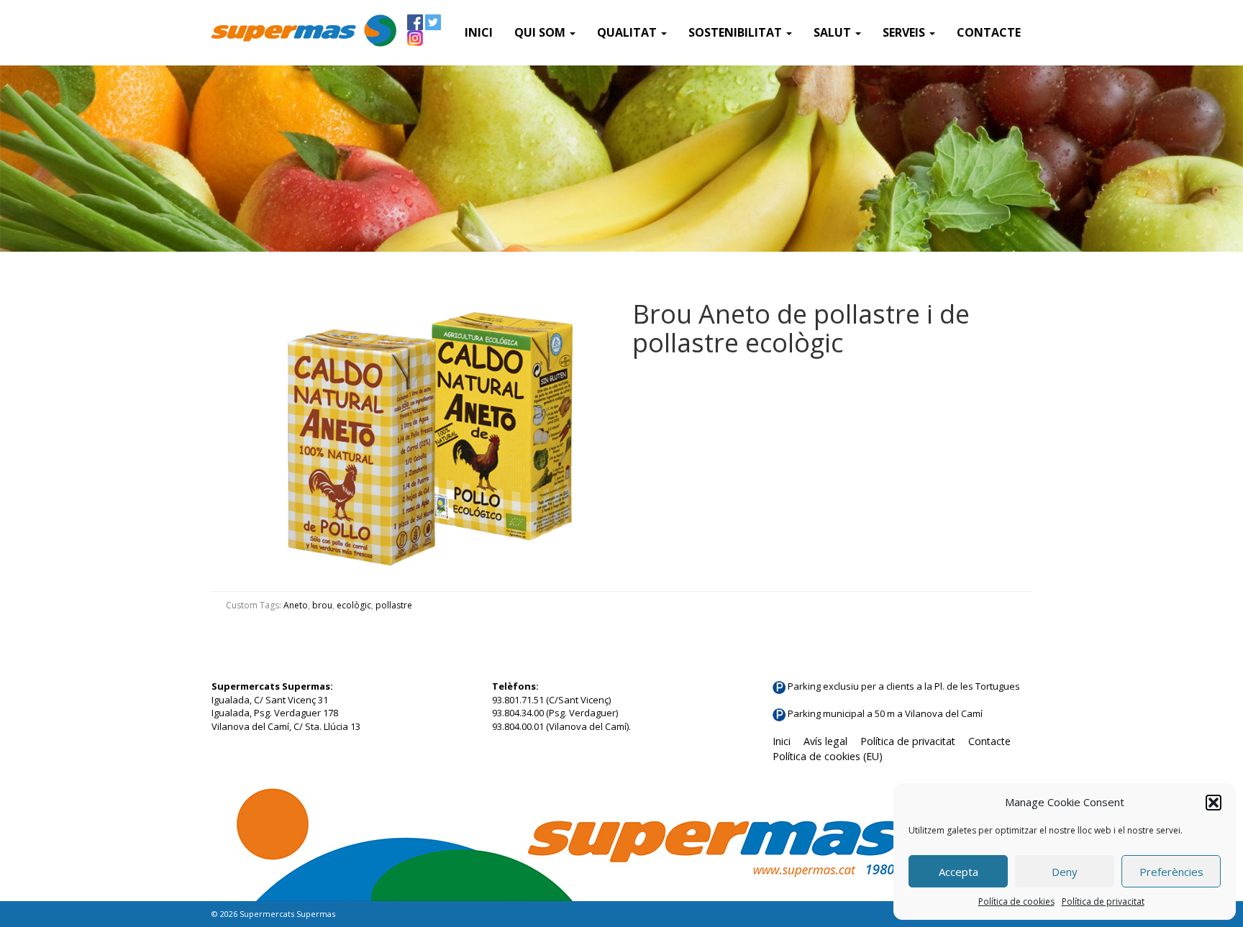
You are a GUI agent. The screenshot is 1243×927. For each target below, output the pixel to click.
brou (322, 605)
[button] (1213, 802)
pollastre (393, 605)
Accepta (958, 871)
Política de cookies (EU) (828, 756)
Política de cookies (1016, 901)
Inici (479, 32)
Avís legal (825, 741)
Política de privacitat (1103, 901)
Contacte (989, 32)
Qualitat (628, 32)
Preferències (1171, 871)
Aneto (295, 605)
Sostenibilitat (736, 32)
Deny (1065, 871)
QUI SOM (541, 32)
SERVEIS (905, 32)
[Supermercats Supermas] (304, 32)
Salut (834, 32)
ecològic (354, 605)
